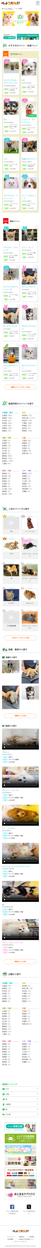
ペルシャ (5, 752)
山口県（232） (7, 489)
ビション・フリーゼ (10, 790)
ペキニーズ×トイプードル (12, 942)
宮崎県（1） (26, 1054)
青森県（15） (7, 988)
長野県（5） (6, 1016)
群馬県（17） (27, 1001)
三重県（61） (7, 463)
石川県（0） (6, 451)
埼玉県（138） (27, 420)
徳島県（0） (6, 473)
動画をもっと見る (20, 961)
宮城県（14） (7, 999)
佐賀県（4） (26, 1046)
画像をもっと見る (20, 716)
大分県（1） (26, 1052)
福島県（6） (6, 1001)
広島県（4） (6, 1054)
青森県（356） (7, 418)
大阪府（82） (27, 440)
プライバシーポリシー (20, 1241)
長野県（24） (7, 446)
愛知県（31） (7, 1029)
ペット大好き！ (8, 9)
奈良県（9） (26, 448)
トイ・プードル (8, 828)
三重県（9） (6, 1034)
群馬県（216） (27, 431)
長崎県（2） (26, 1049)
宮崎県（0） (26, 484)
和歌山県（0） (27, 453)
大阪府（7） (26, 1011)
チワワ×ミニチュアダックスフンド (16, 866)
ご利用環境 (10, 1239)
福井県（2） (6, 1024)
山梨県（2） (6, 1011)
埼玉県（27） (27, 991)
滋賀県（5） (26, 1014)
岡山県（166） (7, 494)
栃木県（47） (27, 428)
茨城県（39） (27, 426)
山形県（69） (7, 426)
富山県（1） (6, 448)
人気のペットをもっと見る (20, 638)
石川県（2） (6, 1021)
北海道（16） (7, 986)
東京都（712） (27, 415)
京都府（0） (26, 446)
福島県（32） (7, 431)
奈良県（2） (26, 1019)
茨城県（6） (26, 996)
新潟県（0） (6, 443)
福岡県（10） (27, 1044)
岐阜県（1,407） (8, 461)
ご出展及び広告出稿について (26, 1239)
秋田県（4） (6, 993)
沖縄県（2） (26, 1062)
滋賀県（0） (26, 443)
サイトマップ (11, 1237)
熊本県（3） (26, 1057)
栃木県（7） (26, 999)
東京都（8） (26, 986)
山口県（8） (6, 1059)
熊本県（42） (27, 486)
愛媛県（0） (6, 478)
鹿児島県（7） (27, 489)
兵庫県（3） (26, 1021)
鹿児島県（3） (27, 1059)
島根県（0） (6, 486)
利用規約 (31, 1237)
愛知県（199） (7, 458)
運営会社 (21, 1237)
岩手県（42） (7, 420)
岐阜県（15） (7, 1031)
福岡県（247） (27, 473)
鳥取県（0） (6, 491)
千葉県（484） (27, 423)
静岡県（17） (7, 1026)
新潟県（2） (6, 1014)
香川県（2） (6, 1046)
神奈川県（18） (27, 988)
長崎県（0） (26, 478)
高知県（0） (6, 481)
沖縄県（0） (26, 491)
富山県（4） (6, 1019)
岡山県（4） (6, 1064)
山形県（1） (6, 996)
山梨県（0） (6, 440)
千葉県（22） (27, 993)
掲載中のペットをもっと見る (20, 387)
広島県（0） (6, 484)
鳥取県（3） (6, 1062)
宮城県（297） (7, 428)
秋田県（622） (7, 423)
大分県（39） (27, 481)
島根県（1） (6, 1057)
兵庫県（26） (27, 451)
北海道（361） (7, 415)
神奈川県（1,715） (29, 418)
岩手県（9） (6, 991)
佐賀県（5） (26, 476)
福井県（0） (6, 453)
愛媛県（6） (6, 1049)
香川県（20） (7, 476)
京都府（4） (26, 1016)
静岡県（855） (7, 456)
